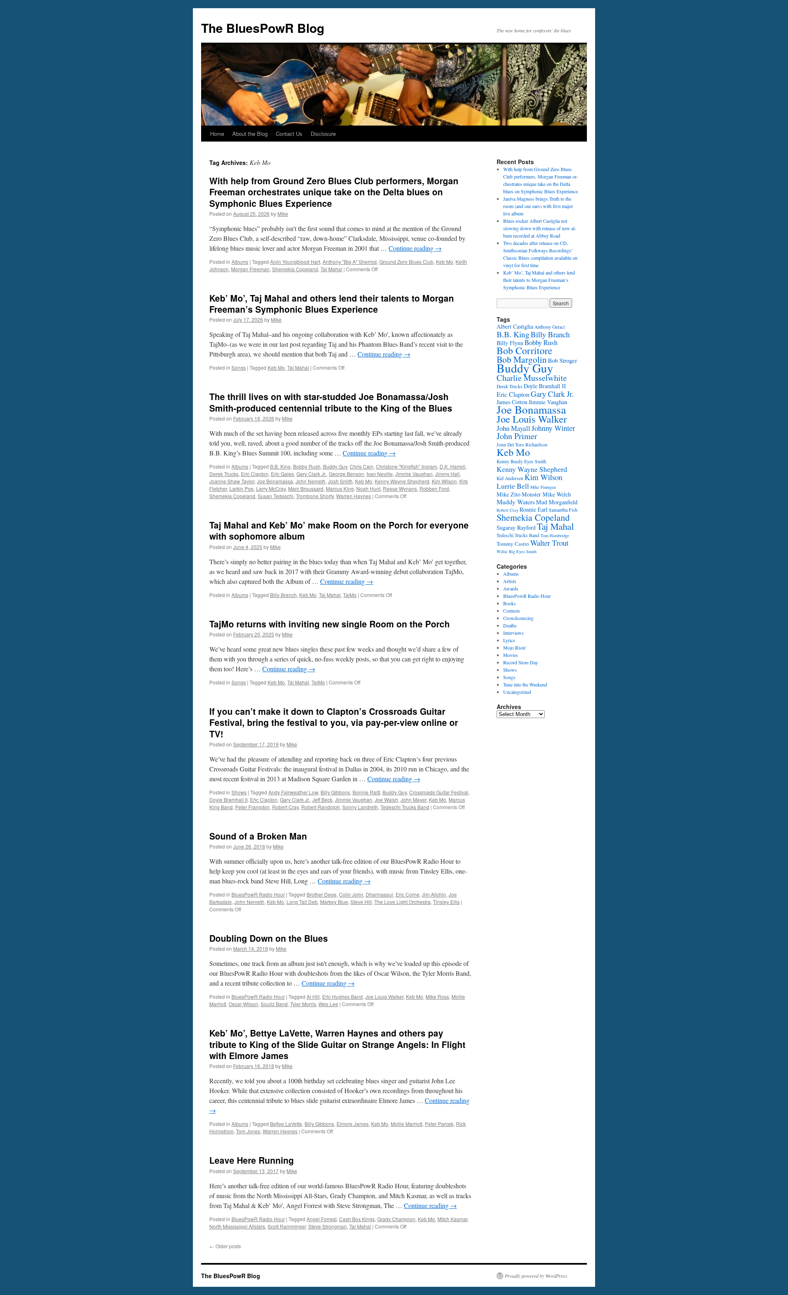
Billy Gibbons (335, 792)
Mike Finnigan (543, 487)
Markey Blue (334, 901)
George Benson (346, 473)
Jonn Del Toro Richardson (522, 445)
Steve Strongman (327, 1226)
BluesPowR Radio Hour (258, 894)
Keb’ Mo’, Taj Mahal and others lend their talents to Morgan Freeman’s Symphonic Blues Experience (331, 303)
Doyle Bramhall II (228, 799)
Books (509, 603)
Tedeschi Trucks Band (404, 806)
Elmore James (353, 1123)
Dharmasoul (379, 894)
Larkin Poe (241, 488)
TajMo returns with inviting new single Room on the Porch (329, 624)
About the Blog (250, 133)
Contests (511, 610)
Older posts (225, 1245)
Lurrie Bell (513, 486)
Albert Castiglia (515, 326)
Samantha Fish (563, 510)
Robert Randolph (320, 806)
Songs (238, 367)
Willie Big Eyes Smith (516, 551)
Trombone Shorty (315, 495)
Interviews (513, 632)
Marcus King (340, 488)
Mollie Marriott (406, 1123)
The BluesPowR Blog (262, 28)
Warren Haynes (353, 495)
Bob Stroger (562, 360)
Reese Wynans (400, 488)
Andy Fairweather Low (293, 792)
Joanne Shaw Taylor (231, 481)
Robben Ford (434, 488)
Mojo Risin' (514, 647)
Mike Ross (437, 996)
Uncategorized (517, 692)
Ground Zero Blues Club (406, 261)
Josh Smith (340, 481)
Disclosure (323, 133)
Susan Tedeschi (275, 495)
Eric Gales (282, 473)
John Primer (517, 436)
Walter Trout (549, 543)
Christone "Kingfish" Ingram (406, 466)
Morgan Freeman (250, 268)
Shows (239, 792)
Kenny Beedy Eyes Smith (521, 461)
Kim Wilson (444, 481)
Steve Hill (361, 901)
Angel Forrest (322, 1218)
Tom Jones (248, 1131)
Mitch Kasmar (452, 1218)
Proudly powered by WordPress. (536, 1275)
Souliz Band (274, 1003)
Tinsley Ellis (446, 901)
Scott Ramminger (287, 1226)
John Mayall (513, 428)
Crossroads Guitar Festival (438, 792)
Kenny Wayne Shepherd (402, 481)
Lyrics (509, 640)
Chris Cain (361, 466)
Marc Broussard (305, 488)
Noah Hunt (368, 488)
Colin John (351, 894)
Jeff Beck (322, 799)
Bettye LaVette (286, 1123)
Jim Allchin (434, 894)
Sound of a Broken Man (258, 836)
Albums (239, 261)
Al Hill (313, 996)
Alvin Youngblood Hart (295, 261)
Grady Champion (396, 1218)
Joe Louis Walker (384, 996)
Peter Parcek (439, 1123)
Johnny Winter (553, 428)
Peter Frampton (252, 806)
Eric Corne (407, 894)
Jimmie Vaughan (414, 473)
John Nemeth (310, 481)
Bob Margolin (522, 359)
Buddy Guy (335, 466)
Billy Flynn (510, 343)
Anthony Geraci (549, 327)
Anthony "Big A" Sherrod (350, 261)
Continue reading (415, 248)
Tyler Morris (303, 1003)
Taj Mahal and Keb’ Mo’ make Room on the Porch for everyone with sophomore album (339, 530)
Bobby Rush (307, 466)
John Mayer (413, 799)
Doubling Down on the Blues (268, 938)
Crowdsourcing (518, 618)
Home (217, 133)
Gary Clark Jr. (311, 473)
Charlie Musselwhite (532, 377)
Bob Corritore (524, 350)
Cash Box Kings (357, 1218)
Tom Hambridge (555, 535)
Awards (510, 588)
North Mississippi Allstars (237, 1226)
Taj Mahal (331, 268)
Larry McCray (271, 488)
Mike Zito (508, 494)
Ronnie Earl (533, 509)
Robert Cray (285, 806)
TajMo (350, 594)
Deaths (510, 625)
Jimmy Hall (447, 473)
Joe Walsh (386, 799)
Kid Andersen (510, 478)
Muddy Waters (516, 501)
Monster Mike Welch (546, 494)
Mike (282, 213)
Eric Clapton (254, 473)
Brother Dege (322, 894)
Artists (509, 581)
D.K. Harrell (452, 466)
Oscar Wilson (243, 1003)
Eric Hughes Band (342, 996)
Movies (510, 655)
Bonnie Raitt (366, 792)
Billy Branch (283, 594)
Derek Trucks (223, 473)
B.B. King (280, 466)
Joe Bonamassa (275, 481)
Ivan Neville (380, 473)
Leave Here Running (251, 1160)
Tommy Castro (513, 543)
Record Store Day (520, 662)
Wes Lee (328, 1003)
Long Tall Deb (302, 901)
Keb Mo (444, 261)
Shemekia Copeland (295, 268)
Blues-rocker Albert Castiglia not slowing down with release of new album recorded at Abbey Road (539, 228)
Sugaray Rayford (516, 527)
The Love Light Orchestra (402, 901)
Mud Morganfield (556, 502)
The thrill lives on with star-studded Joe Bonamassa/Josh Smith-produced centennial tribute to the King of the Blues (330, 402)
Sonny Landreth (360, 806)
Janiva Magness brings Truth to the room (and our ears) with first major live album (538, 206)
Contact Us (289, 133)
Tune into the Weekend (525, 684)
